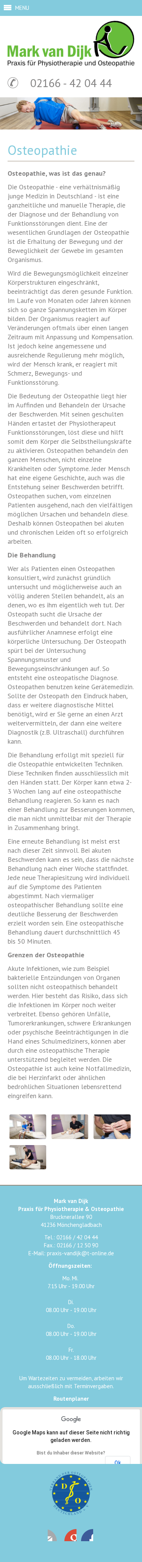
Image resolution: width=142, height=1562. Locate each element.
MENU (22, 7)
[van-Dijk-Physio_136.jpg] (27, 1137)
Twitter (70, 1535)
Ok (117, 1463)
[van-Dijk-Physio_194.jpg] (69, 1137)
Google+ (87, 1535)
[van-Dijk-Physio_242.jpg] (27, 1167)
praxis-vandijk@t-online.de (80, 1253)
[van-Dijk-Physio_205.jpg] (112, 1137)
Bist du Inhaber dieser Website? (71, 1453)
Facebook (54, 1535)
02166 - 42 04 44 (71, 82)
